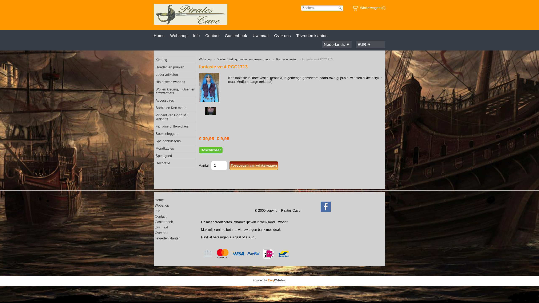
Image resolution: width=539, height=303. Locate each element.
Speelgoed (164, 156)
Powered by (269, 280)
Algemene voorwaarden (339, 273)
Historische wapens (170, 82)
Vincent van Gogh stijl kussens (172, 117)
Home (159, 35)
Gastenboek (236, 35)
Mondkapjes (165, 148)
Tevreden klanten (312, 35)
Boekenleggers (167, 134)
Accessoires (165, 100)
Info (196, 35)
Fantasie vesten (287, 59)
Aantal (204, 165)
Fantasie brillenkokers (172, 126)
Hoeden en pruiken (170, 67)
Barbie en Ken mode (171, 108)
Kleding (161, 60)
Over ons (282, 35)
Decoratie (163, 163)
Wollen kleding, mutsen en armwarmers (175, 91)
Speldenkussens (168, 141)
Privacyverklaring (372, 273)
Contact (212, 35)
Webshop (179, 35)
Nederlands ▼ (337, 44)
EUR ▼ (364, 44)
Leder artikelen (167, 74)
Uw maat (261, 35)
